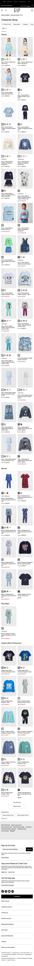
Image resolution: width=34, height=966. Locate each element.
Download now (4, 6)
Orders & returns (6, 918)
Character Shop (14, 15)
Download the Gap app (7, 885)
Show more (4, 818)
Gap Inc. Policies (11, 960)
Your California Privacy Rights (9, 954)
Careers (3, 941)
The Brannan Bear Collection (8, 829)
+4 (9, 59)
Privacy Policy (15, 952)
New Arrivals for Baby (18, 827)
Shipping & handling (7, 924)
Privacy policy (5, 857)
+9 (9, 320)
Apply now (4, 872)
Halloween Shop (21, 829)
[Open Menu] (2, 10)
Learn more (11, 872)
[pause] (32, 5)
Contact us (4, 912)
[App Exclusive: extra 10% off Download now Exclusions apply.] (15, 5)
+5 (9, 156)
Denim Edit (28, 827)
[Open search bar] (6, 10)
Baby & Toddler (5, 15)
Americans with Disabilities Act (8, 958)
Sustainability (28, 954)
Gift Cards (4, 930)
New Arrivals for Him (22, 815)
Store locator (5, 901)
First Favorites (5, 830)
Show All (12, 830)
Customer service (6, 907)
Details (28, 6)
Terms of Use (20, 954)
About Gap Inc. (4, 956)
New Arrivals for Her (8, 815)
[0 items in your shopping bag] (32, 10)
